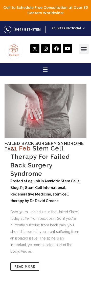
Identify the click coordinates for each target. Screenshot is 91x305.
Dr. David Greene (44, 201)
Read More (24, 266)
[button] (84, 49)
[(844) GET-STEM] (7, 29)
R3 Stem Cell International (42, 188)
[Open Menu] (45, 70)
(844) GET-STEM (27, 29)
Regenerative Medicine (30, 194)
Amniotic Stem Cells (61, 181)
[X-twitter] (34, 48)
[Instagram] (45, 48)
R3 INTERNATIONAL (67, 28)
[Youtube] (67, 48)
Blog (14, 188)
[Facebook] (56, 48)
